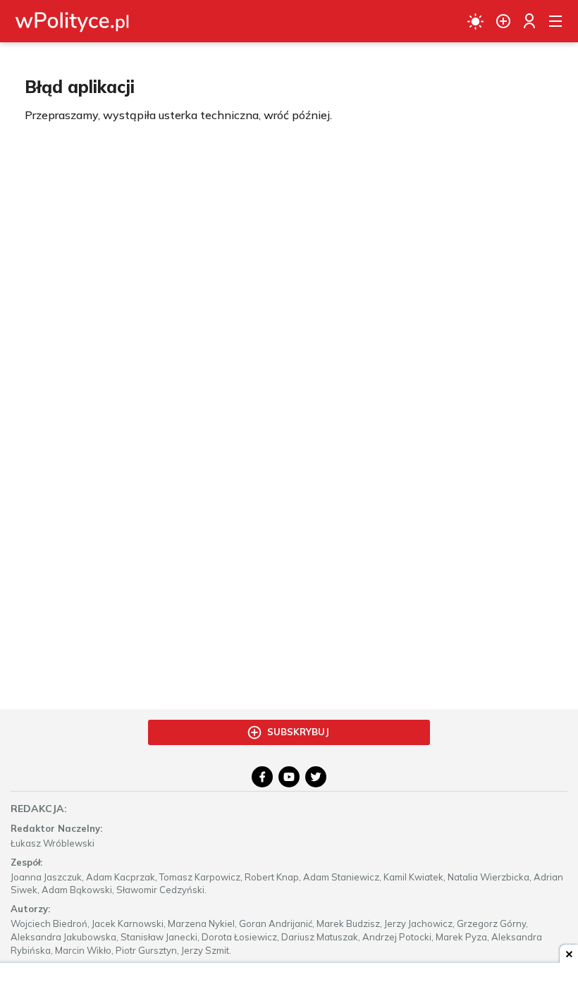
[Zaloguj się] (529, 21)
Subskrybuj (298, 731)
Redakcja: (39, 808)
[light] (475, 21)
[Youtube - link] (289, 776)
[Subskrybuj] (503, 21)
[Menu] (555, 21)
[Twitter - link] (315, 776)
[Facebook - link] (262, 776)
